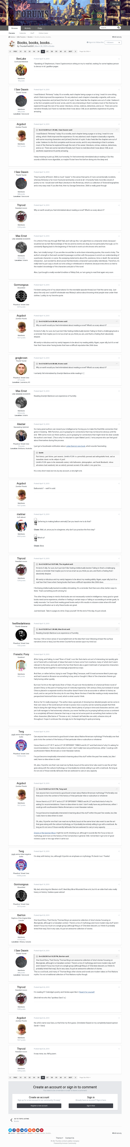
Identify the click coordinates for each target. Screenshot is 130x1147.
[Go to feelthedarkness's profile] (21, 635)
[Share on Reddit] (30, 1130)
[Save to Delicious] (26, 1130)
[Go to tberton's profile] (21, 929)
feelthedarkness (21, 623)
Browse (15, 28)
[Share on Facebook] (14, 1130)
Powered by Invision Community (65, 1143)
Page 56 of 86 (85, 51)
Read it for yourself (87, 992)
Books (51, 46)
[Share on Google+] (18, 1130)
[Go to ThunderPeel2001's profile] (12, 44)
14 (119, 42)
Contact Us (69, 1138)
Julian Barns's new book (75, 446)
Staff (32, 33)
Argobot (21, 124)
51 (20, 51)
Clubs (40, 28)
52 (25, 51)
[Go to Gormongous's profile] (21, 296)
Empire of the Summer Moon (45, 833)
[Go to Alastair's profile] (21, 435)
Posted (41, 59)
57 (47, 51)
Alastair (21, 424)
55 (38, 51)
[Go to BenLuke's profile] (21, 70)
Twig (21, 731)
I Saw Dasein (21, 89)
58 (52, 51)
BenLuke (21, 58)
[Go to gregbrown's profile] (21, 369)
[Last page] (75, 51)
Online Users (43, 33)
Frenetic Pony (21, 654)
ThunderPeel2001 (27, 46)
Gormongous (21, 284)
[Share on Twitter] (10, 1130)
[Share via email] (37, 1130)
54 (34, 51)
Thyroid (21, 205)
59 (56, 51)
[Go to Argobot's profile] (21, 135)
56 (43, 51)
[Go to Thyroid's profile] (21, 216)
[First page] (10, 51)
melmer (21, 514)
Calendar (22, 33)
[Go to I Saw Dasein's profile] (21, 101)
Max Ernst (21, 235)
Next (70, 51)
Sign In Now (91, 1106)
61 (65, 51)
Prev (15, 51)
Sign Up (115, 3)
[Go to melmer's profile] (21, 525)
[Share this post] (119, 59)
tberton (21, 915)
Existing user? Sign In (98, 4)
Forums (12, 33)
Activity (28, 28)
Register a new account (39, 1106)
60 (60, 51)
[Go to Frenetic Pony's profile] (21, 665)
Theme (59, 1138)
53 (29, 51)
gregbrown (21, 357)
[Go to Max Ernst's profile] (21, 247)
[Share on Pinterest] (41, 1130)
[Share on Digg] (22, 1130)
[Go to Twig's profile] (21, 745)
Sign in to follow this (96, 42)
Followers (110, 42)
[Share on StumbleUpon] (34, 1130)
